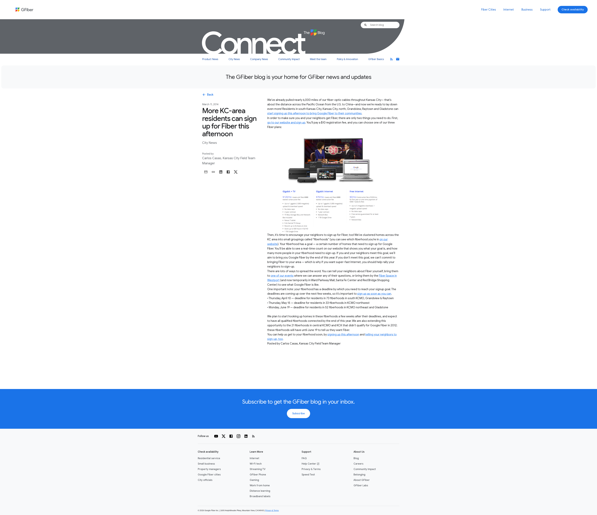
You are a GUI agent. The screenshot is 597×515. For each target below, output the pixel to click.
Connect (254, 43)
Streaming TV (258, 469)
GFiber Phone (258, 474)
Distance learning (260, 491)
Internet (508, 9)
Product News (210, 59)
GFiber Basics (376, 59)
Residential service (209, 458)
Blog (356, 458)
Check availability (573, 9)
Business (527, 9)
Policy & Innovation (347, 59)
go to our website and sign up (286, 122)
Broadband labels (260, 496)
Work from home (260, 485)
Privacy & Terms (311, 469)
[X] (223, 436)
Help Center (310, 463)
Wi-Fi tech (256, 463)
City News (234, 59)
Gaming (254, 480)
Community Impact (289, 59)
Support (545, 9)
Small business (206, 463)
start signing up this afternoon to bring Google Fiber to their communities (314, 113)
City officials (205, 480)
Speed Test (308, 474)
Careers (358, 463)
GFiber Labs (361, 485)
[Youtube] (216, 436)
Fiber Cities (488, 9)
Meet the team (318, 59)
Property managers (209, 469)
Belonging (359, 474)
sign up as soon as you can (374, 293)
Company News (259, 59)
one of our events (282, 275)
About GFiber (362, 480)
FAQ (304, 458)
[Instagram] (238, 436)
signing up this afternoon (343, 334)
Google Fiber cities (209, 474)
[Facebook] (231, 436)
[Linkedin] (246, 436)
